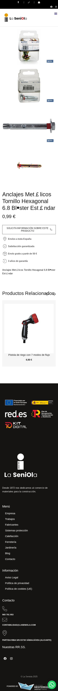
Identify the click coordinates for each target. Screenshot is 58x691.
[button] (55, 13)
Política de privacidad (17, 583)
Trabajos (10, 519)
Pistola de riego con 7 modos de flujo (29, 354)
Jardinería (10, 547)
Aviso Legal (11, 577)
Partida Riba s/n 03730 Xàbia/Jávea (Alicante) (26, 640)
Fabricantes (11, 524)
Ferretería (10, 542)
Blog (7, 553)
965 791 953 (8, 614)
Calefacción (11, 536)
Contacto (10, 559)
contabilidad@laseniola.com (19, 625)
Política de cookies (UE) (18, 588)
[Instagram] (56, 7)
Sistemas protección (16, 530)
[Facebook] (51, 7)
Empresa (10, 513)
